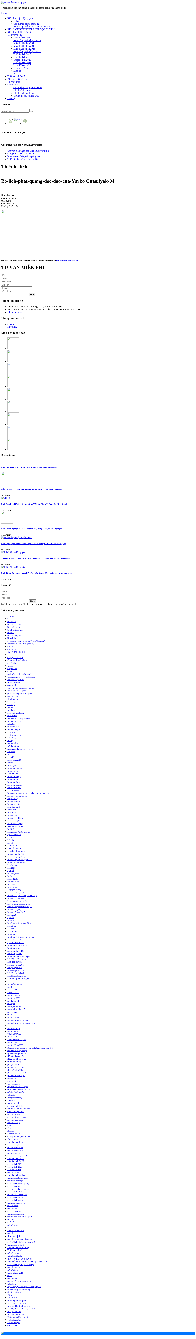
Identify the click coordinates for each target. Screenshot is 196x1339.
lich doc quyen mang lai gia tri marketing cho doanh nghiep (28, 793)
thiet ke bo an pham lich (15, 1145)
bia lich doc (11, 622)
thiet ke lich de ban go (15, 1181)
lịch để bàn (12, 931)
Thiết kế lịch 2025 (16, 76)
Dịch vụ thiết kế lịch (17, 79)
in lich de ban (13, 727)
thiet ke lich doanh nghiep (18, 1183)
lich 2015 (11, 757)
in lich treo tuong (14, 735)
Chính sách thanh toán (24, 93)
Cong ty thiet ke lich (17, 660)
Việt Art (10, 1295)
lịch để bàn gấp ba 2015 (15, 951)
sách (9, 1128)
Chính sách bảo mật (23, 90)
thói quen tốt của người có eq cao (19, 1281)
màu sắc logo (12, 1012)
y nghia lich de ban (14, 1320)
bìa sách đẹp (11, 638)
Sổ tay (16, 73)
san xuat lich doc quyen (18, 1108)
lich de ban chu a (13, 779)
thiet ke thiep (12, 1208)
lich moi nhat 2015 (14, 801)
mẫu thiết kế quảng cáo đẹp (17, 1051)
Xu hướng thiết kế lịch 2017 (27, 51)
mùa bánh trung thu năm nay (17, 1020)
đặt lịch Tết (12, 1325)
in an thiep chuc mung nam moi (18, 718)
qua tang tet (12, 1081)
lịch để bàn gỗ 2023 (14, 954)
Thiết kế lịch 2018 (22, 54)
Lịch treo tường (20, 68)
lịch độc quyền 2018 (14, 968)
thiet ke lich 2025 (14, 1167)
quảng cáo (11, 1095)
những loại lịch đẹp (14, 1062)
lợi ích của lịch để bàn (15, 984)
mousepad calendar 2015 (16, 1009)
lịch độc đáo (12, 981)
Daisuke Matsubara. (14, 682)
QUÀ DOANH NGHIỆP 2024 (18, 1089)
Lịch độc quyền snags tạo (16, 976)
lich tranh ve (11, 812)
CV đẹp (10, 671)
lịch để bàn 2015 (13, 934)
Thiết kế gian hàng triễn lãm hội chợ (24, 159)
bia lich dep (11, 619)
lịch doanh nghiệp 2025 (15, 854)
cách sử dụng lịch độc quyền (19, 674)
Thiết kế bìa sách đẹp (15, 1228)
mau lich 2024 (12, 990)
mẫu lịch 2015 (12, 1031)
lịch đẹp (10, 929)
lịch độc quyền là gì (15, 973)
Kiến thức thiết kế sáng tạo (20, 32)
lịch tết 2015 (11, 920)
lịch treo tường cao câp (15, 898)
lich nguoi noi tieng (14, 804)
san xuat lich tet (14, 1114)
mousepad (11, 1004)
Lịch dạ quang (12, 865)
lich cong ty (11, 765)
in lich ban (11, 724)
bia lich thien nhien (14, 627)
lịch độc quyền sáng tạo (18, 978)
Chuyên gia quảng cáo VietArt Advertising (28, 150)
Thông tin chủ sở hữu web (26, 95)
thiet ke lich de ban (16, 1175)
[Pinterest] (25, 123)
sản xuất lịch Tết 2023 (15, 1139)
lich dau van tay (13, 771)
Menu (4, 13)
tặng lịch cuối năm (14, 1292)
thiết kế (10, 1222)
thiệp (9, 1276)
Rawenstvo (11, 1100)
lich (8, 754)
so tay (9, 1125)
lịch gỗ (10, 870)
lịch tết (10, 917)
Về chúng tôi (13, 82)
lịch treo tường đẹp (14, 909)
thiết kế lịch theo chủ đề (15, 1245)
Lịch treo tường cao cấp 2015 (17, 901)
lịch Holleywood (13, 873)
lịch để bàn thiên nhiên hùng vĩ (18, 956)
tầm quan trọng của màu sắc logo (19, 1289)
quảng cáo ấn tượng (14, 1098)
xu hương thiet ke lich (16, 1303)
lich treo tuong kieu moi (15, 818)
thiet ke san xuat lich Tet (16, 1203)
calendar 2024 (12, 649)
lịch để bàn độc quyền (16, 959)
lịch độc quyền (14, 961)
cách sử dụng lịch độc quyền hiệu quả (21, 677)
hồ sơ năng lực (12, 702)
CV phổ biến (12, 669)
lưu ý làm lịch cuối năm (15, 826)
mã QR (10, 1015)
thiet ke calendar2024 (15, 1148)
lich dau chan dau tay (15, 768)
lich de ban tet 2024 (14, 788)
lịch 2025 (11, 837)
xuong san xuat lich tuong (16, 1314)
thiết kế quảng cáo (13, 1267)
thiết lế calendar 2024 (15, 1273)
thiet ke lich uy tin (15, 1200)
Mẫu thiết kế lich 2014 (24, 43)
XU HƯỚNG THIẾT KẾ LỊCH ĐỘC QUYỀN (31, 29)
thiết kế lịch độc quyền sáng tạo (20, 1264)
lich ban (10, 763)
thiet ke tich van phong (15, 1214)
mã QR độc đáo (13, 1017)
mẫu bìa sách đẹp (13, 1029)
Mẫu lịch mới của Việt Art (16, 1040)
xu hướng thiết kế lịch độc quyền (19, 1306)
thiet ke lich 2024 (14, 1164)
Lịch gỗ (17, 70)
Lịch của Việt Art (14, 848)
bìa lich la (10, 633)
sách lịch (10, 1131)
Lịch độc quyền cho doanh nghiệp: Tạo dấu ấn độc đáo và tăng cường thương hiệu (36, 573)
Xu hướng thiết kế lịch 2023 (27, 40)
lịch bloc (11, 840)
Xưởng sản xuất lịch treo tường (18, 1317)
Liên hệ (11, 98)
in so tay (10, 741)
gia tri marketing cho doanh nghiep (19, 693)
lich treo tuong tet (13, 821)
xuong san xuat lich (14, 1312)
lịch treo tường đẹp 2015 (16, 912)
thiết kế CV (11, 1233)
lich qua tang (13, 807)
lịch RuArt (11, 884)
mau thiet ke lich (13, 1001)
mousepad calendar (14, 1006)
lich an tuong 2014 (14, 760)
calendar (10, 646)
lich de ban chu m (13, 782)
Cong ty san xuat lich (15, 658)
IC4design (11, 705)
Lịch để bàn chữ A (22, 65)
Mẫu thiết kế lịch (15, 35)
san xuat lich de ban (15, 1106)
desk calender (12, 685)
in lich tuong (11, 738)
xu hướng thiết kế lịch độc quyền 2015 (21, 1309)
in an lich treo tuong (15, 713)
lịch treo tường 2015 (15, 893)
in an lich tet (11, 710)
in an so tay (12, 716)
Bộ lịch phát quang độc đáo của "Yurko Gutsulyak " (26, 641)
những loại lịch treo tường (16, 1059)
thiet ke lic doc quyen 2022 (17, 1156)
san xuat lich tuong (15, 1120)
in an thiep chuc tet (14, 721)
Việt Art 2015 (12, 1298)
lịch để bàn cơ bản (13, 948)
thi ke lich (10, 1219)
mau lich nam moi (13, 995)
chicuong (11, 324)
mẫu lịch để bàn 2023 (15, 1045)
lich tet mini (11, 810)
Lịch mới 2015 (12, 879)
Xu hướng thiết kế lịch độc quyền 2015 (32, 26)
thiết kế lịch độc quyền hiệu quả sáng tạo (27, 1261)
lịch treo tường (14, 890)
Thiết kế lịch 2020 (22, 59)
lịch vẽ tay (11, 926)
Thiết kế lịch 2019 (22, 57)
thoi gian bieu (12, 1278)
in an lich (10, 707)
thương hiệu (11, 1284)
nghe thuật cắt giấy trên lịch (17, 1053)
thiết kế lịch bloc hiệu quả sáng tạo (19, 1239)
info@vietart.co (14, 312)
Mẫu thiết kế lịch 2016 (24, 48)
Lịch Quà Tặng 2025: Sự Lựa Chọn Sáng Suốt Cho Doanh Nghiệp (29, 467)
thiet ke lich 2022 (15, 1161)
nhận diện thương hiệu (15, 1056)
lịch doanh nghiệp (16, 851)
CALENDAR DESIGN (16, 652)
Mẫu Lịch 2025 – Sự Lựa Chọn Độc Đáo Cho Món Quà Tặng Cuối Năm (31, 489)
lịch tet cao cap (12, 887)
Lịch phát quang (13, 882)
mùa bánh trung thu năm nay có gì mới (21, 1023)
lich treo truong (12, 815)
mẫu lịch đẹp (12, 1042)
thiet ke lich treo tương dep (17, 1195)
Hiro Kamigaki (12, 699)
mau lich (10, 987)
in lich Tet (11, 732)
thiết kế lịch (14, 1236)
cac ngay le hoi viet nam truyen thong (20, 644)
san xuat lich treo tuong (17, 1117)
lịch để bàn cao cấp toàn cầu (17, 945)
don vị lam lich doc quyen (16, 691)
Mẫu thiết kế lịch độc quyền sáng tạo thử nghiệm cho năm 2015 (30, 1048)
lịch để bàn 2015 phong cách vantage (20, 937)
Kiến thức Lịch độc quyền (20, 18)
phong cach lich (13, 1064)
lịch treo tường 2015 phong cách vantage (22, 896)
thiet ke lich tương (15, 1197)
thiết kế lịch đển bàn (14, 1256)
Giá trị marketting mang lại (26, 23)
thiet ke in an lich (13, 1153)
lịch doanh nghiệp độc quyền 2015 (19, 860)
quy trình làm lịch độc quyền (17, 1087)
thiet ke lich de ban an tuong (17, 1178)
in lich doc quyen (13, 729)
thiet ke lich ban (14, 1169)
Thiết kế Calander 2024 (15, 1231)
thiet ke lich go (13, 1186)
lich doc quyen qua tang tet (17, 796)
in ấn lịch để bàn (13, 746)
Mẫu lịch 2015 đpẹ (14, 1034)
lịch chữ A (12, 845)
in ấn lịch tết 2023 (13, 743)
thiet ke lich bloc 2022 (15, 1172)
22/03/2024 (12, 326)
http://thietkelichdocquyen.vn (67, 260)
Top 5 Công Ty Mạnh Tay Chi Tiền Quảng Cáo (24, 1287)
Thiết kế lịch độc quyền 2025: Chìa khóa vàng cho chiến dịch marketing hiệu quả (36, 558)
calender (10, 655)
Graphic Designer (13, 696)
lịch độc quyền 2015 (15, 965)
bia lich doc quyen (14, 624)
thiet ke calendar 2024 (15, 1150)
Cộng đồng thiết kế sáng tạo (20, 153)
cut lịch (10, 666)
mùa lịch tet (11, 1026)
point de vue (11, 1078)
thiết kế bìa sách (13, 1225)
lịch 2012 (10, 829)
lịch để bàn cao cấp (15, 942)
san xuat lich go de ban (15, 1112)
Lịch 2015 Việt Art (14, 835)
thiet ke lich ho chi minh (18, 1189)
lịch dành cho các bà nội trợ (17, 862)
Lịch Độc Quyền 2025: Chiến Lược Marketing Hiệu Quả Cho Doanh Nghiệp (33, 543)
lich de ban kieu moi (14, 785)
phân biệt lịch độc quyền (16, 1076)
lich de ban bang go (14, 777)
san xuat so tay (13, 1123)
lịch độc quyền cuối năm (16, 970)
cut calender (11, 663)
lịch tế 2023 (11, 915)
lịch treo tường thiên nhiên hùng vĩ (19, 907)
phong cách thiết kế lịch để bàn (18, 1073)
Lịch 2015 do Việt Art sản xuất (18, 832)
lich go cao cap (12, 799)
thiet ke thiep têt (14, 1211)
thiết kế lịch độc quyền (19, 1258)
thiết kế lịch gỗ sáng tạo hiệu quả (21, 1242)
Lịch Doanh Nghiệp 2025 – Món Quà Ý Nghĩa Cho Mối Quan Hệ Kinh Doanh (34, 504)
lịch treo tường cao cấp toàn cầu (18, 904)
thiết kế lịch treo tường (18, 1247)
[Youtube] (10, 123)
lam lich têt (11, 752)
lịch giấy (11, 868)
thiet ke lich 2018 (15, 1158)
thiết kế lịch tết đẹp (14, 1253)
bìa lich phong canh (14, 635)
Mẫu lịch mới (12, 1037)
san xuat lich (13, 1103)
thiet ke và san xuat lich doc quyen (19, 1217)
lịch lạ (9, 876)
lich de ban (12, 773)
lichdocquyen (13, 790)
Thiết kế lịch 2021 (22, 62)
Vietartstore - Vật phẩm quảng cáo (23, 156)
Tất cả (16, 21)
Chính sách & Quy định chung (28, 87)
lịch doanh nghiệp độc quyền (17, 857)
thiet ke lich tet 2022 (16, 1192)
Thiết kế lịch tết (14, 1250)
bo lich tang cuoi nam (15, 630)
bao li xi (11, 616)
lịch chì (10, 843)
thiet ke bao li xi (15, 1142)
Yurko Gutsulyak (13, 1323)
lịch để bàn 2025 (14, 940)
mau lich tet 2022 (13, 998)
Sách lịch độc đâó (13, 1134)
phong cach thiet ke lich (15, 1067)
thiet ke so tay (13, 1205)
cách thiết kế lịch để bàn (15, 680)
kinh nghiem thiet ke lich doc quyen (20, 749)
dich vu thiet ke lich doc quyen (20, 688)
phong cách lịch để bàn (15, 1070)
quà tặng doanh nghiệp (15, 1092)
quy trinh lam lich (13, 1084)
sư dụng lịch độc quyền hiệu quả (19, 1136)
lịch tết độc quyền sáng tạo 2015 (19, 923)
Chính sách (12, 84)
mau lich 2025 (13, 992)
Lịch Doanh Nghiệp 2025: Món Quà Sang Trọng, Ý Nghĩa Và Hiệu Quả (31, 529)
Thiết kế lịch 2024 (22, 37)
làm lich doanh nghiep (15, 824)
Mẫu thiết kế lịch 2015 (24, 46)
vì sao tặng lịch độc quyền (16, 1300)
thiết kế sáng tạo (13, 1270)
